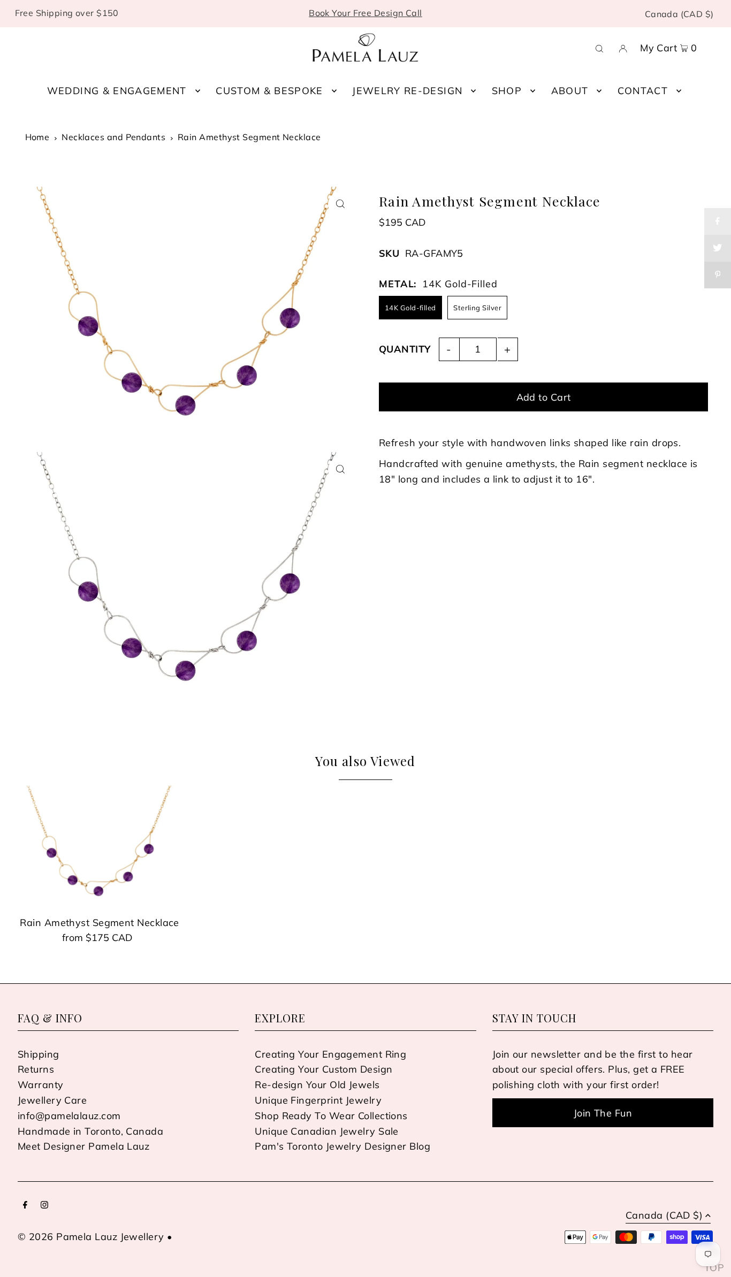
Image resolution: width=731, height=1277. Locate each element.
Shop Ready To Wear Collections (331, 1116)
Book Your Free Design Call (365, 12)
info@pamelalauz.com (69, 1116)
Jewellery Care (52, 1100)
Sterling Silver (477, 307)
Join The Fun (603, 1113)
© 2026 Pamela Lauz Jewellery (91, 1236)
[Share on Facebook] (717, 221)
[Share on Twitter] (717, 248)
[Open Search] (599, 48)
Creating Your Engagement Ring (330, 1054)
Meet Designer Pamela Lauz (83, 1146)
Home (37, 137)
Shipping (38, 1054)
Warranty (41, 1085)
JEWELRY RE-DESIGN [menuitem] (407, 91)
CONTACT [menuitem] (643, 91)
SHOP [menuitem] (507, 91)
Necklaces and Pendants (113, 137)
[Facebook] (25, 1205)
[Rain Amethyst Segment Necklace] (99, 846)
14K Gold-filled (410, 307)
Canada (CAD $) (679, 14)
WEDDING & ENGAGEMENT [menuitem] (117, 91)
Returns (36, 1069)
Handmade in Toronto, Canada (90, 1131)
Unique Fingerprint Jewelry (318, 1100)
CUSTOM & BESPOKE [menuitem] (269, 91)
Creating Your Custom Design (323, 1069)
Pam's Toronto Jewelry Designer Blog (342, 1146)
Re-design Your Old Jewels (317, 1085)
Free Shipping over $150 (67, 12)
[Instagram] (44, 1205)
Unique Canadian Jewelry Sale (327, 1131)
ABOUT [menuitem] (570, 91)
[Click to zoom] (340, 204)
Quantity (405, 349)
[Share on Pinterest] (717, 275)
